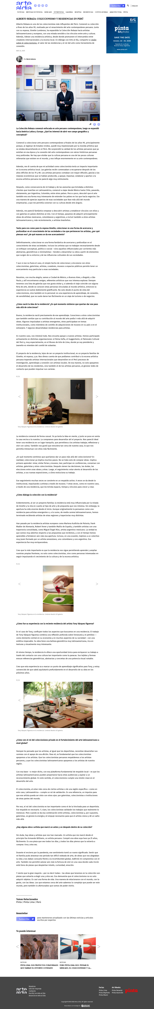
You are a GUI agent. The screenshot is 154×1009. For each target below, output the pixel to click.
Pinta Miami (103, 995)
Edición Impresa (35, 989)
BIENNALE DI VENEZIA (34, 12)
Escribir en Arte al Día (37, 993)
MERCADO (48, 12)
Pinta (19, 902)
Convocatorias (101, 12)
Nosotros (32, 986)
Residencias (88, 12)
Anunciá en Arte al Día (37, 996)
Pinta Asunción (117, 993)
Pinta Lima (29, 902)
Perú (38, 902)
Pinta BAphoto (104, 993)
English (135, 6)
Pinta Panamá (117, 990)
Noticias (20, 12)
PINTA (125, 12)
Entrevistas (59, 12)
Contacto (32, 991)
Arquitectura (116, 12)
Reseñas (78, 12)
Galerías (69, 12)
